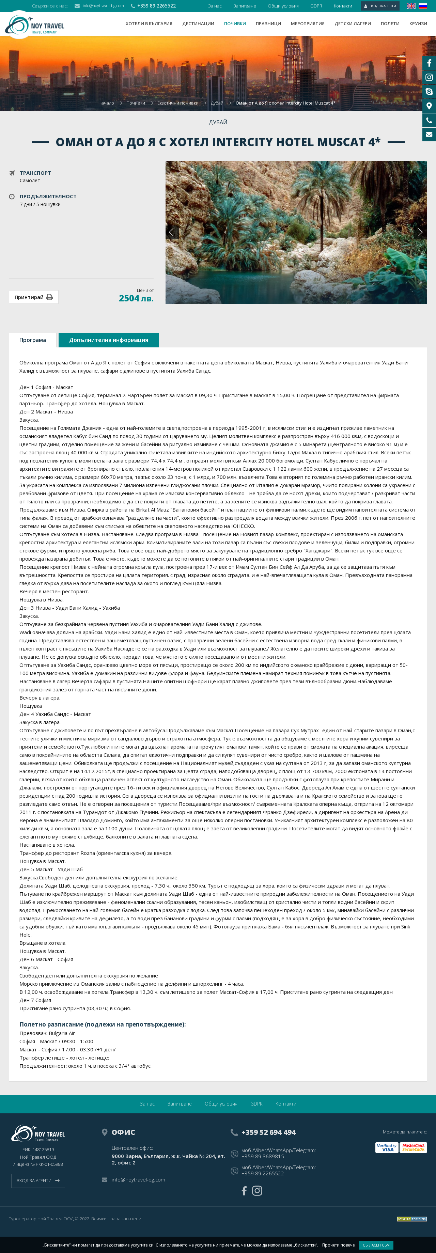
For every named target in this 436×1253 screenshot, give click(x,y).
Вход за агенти (383, 6)
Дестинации (198, 23)
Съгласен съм (376, 1245)
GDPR (316, 6)
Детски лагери (352, 23)
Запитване (244, 6)
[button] (420, 232)
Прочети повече (338, 1245)
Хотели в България (149, 23)
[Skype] (429, 91)
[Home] (39, 24)
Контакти (343, 6)
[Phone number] (429, 120)
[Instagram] (257, 1191)
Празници (268, 23)
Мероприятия (308, 23)
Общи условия (283, 6)
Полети (390, 23)
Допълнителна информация (108, 340)
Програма (32, 340)
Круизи (418, 23)
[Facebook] (244, 1190)
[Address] (429, 106)
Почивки (235, 23)
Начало (106, 103)
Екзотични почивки (178, 103)
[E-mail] (429, 134)
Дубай (217, 103)
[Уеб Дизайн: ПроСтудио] (412, 1219)
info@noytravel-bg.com (103, 5)
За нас (215, 6)
